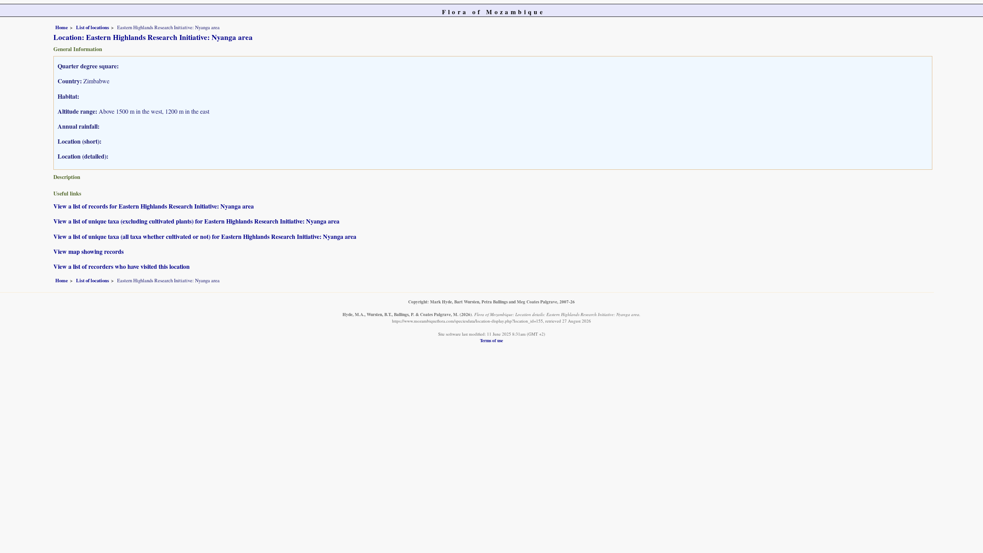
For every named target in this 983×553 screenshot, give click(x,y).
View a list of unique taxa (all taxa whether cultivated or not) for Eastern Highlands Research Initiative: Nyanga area (204, 236)
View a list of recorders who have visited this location (121, 266)
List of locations (92, 27)
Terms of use (491, 340)
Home (61, 27)
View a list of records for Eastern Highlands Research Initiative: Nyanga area (153, 206)
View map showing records (88, 251)
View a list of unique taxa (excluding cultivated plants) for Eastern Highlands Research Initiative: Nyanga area (196, 221)
